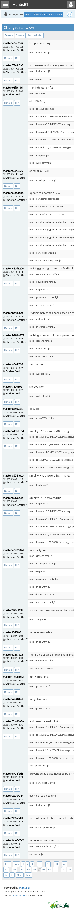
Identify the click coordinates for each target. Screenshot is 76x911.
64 (22, 869)
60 (14, 869)
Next (19, 875)
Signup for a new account (48, 14)
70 (55, 869)
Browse (20, 35)
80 (63, 869)
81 (69, 869)
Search (9, 35)
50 (6, 869)
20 (48, 864)
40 (64, 864)
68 (43, 869)
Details (8, 58)
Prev (16, 864)
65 (28, 869)
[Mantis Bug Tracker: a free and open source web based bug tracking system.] (58, 905)
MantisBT (24, 887)
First (7, 864)
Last (28, 875)
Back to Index (34, 35)
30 (56, 864)
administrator (20, 895)
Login (28, 14)
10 (39, 864)
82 (6, 875)
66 (34, 869)
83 (12, 875)
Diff (17, 58)
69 (49, 869)
